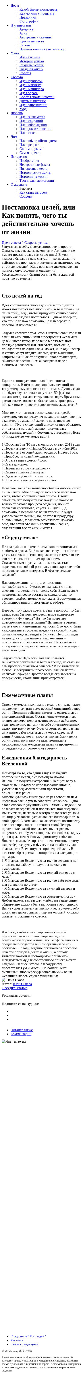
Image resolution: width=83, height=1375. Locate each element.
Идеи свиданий (31, 121)
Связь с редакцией (25, 1344)
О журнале (19, 184)
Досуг (15, 5)
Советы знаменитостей (36, 97)
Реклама (17, 1340)
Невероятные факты (34, 164)
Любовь (17, 113)
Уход (23, 109)
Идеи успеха (11, 242)
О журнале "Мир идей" (28, 1336)
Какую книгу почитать (36, 13)
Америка (26, 29)
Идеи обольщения (33, 125)
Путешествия (21, 25)
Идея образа (28, 93)
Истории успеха (31, 61)
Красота (17, 77)
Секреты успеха (31, 65)
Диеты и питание (32, 101)
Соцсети (25, 196)
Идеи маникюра (31, 89)
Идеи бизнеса (29, 57)
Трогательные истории (36, 180)
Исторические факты (35, 172)
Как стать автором (33, 192)
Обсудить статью (14, 988)
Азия (23, 33)
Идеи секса (27, 133)
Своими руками (31, 149)
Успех (15, 53)
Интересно (19, 156)
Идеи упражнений (33, 105)
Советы (25, 73)
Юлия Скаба (22, 984)
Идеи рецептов (30, 145)
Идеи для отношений (35, 129)
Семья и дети (29, 152)
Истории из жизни (33, 176)
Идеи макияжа (30, 85)
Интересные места (33, 168)
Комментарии (21, 1034)
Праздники (27, 17)
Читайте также (22, 1030)
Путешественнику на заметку (41, 49)
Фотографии (29, 21)
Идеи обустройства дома (38, 141)
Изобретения (29, 160)
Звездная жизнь (31, 69)
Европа (25, 45)
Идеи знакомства (32, 117)
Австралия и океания (35, 37)
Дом (14, 137)
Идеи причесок (30, 81)
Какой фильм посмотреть (38, 9)
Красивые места (31, 41)
